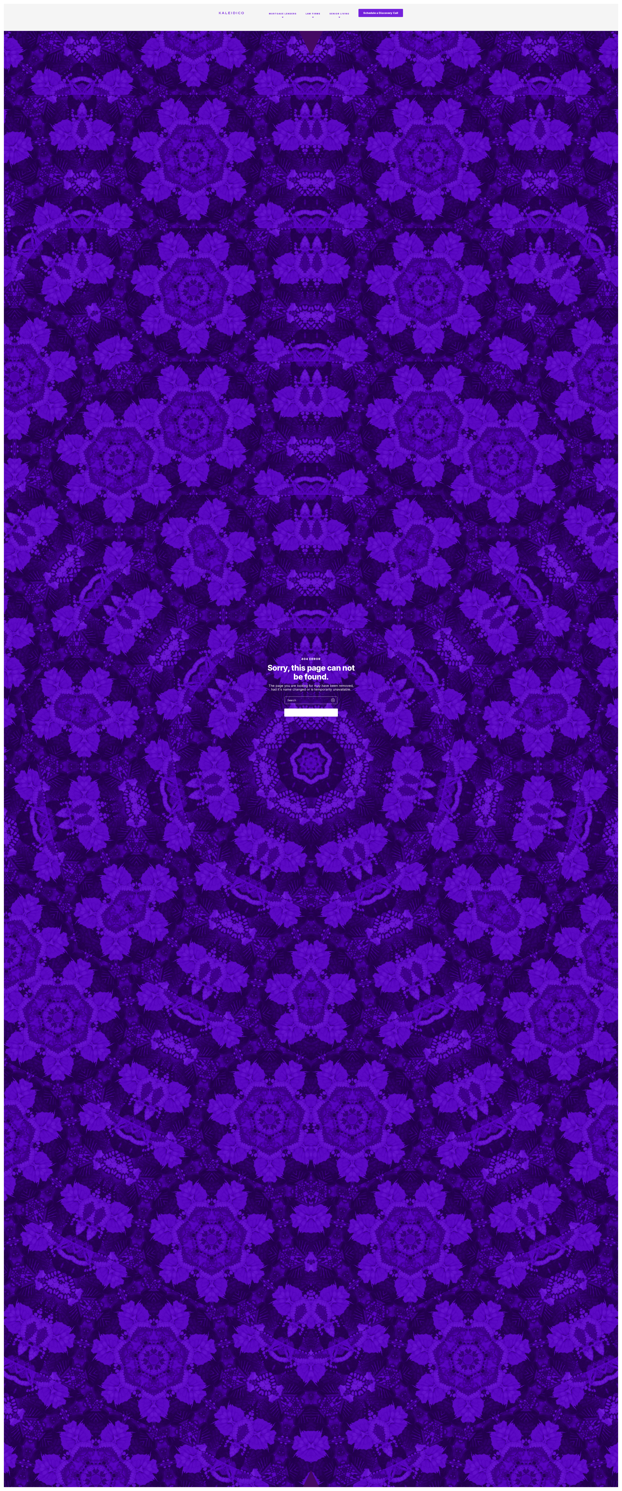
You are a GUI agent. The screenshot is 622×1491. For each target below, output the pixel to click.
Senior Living (339, 14)
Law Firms (313, 14)
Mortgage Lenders (283, 14)
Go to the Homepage (311, 712)
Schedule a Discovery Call (380, 13)
